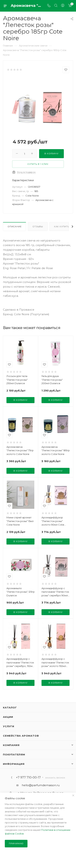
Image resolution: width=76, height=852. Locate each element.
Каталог (10, 707)
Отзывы (37, 226)
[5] (20, 69)
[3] (14, 69)
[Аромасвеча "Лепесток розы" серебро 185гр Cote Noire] (38, 105)
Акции (8, 716)
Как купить (61, 226)
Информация (14, 763)
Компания (11, 745)
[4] (17, 69)
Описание (14, 226)
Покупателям (14, 754)
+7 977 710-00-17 (28, 777)
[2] (11, 69)
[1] (8, 69)
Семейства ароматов (21, 735)
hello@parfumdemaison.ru (41, 785)
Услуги (8, 726)
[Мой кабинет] (62, 6)
